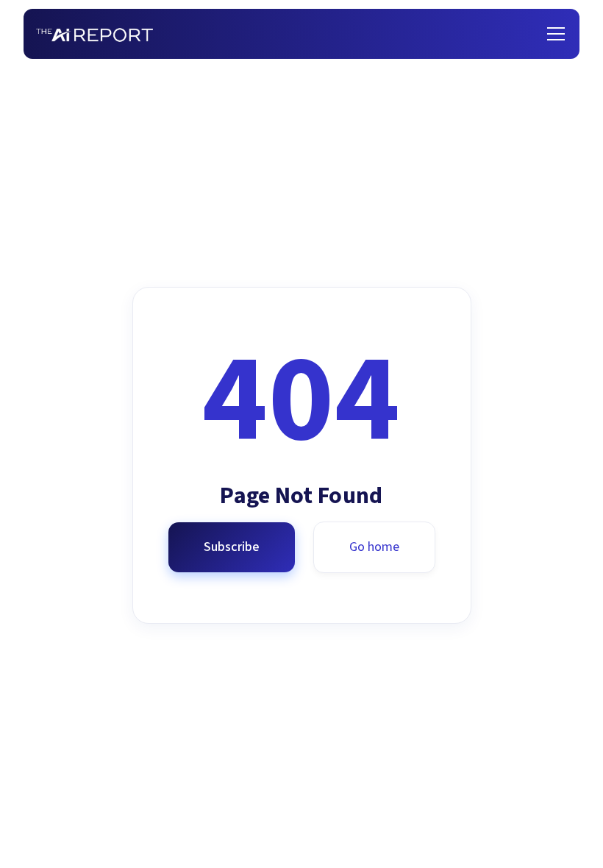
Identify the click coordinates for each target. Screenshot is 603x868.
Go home (374, 547)
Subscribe (232, 547)
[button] (553, 33)
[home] (94, 34)
